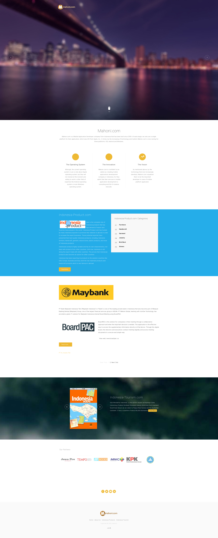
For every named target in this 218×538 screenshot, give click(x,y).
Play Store (84, 56)
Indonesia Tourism (122, 520)
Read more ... (65, 344)
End (117, 362)
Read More (64, 269)
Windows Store (102, 56)
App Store (67, 56)
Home (91, 520)
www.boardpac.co (112, 338)
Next (113, 362)
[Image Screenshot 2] (61, 408)
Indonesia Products (108, 520)
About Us (98, 520)
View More (152, 410)
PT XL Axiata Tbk (64, 353)
